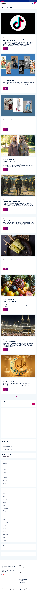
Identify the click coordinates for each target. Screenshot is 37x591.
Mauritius (21, 565)
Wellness (2, 578)
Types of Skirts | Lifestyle (10, 80)
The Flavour (4, 526)
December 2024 (5, 477)
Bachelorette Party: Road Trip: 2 (8, 447)
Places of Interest (5, 511)
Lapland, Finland (5, 444)
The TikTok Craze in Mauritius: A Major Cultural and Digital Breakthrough (17, 39)
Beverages (4, 520)
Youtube (8, 547)
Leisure (20, 568)
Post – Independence (6, 491)
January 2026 (5, 463)
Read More (5, 48)
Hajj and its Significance (9, 341)
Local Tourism (5, 516)
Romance (2, 579)
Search (3, 401)
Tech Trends (4, 528)
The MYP (25, 588)
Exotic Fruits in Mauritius (10, 301)
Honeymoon (4, 496)
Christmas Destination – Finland (7, 446)
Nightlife (4, 510)
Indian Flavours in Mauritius (7, 443)
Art (3, 529)
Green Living (4, 525)
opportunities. (20, 589)
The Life (4, 519)
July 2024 (4, 483)
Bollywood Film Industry (10, 220)
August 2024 (5, 481)
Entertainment (5, 507)
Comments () (14, 37)
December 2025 (5, 465)
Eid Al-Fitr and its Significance (11, 381)
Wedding (4, 493)
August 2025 (5, 468)
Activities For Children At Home (7, 449)
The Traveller (5, 499)
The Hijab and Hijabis (9, 161)
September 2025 (5, 466)
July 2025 (4, 469)
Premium (4, 547)
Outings (4, 505)
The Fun (4, 513)
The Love (4, 540)
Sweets (4, 517)
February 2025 (5, 475)
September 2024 (5, 480)
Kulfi (4, 261)
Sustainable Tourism (6, 502)
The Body (4, 531)
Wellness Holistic (5, 534)
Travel (2, 581)
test (20, 572)
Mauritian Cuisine (5, 523)
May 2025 (4, 472)
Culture (4, 532)
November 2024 (5, 478)
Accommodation (5, 508)
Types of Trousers (8, 121)
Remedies (4, 537)
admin (5, 37)
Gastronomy (21, 567)
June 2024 (4, 484)
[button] (35, 3)
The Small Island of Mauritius (11, 201)
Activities (4, 514)
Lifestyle (20, 570)
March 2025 (4, 474)
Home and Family (5, 522)
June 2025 (4, 471)
